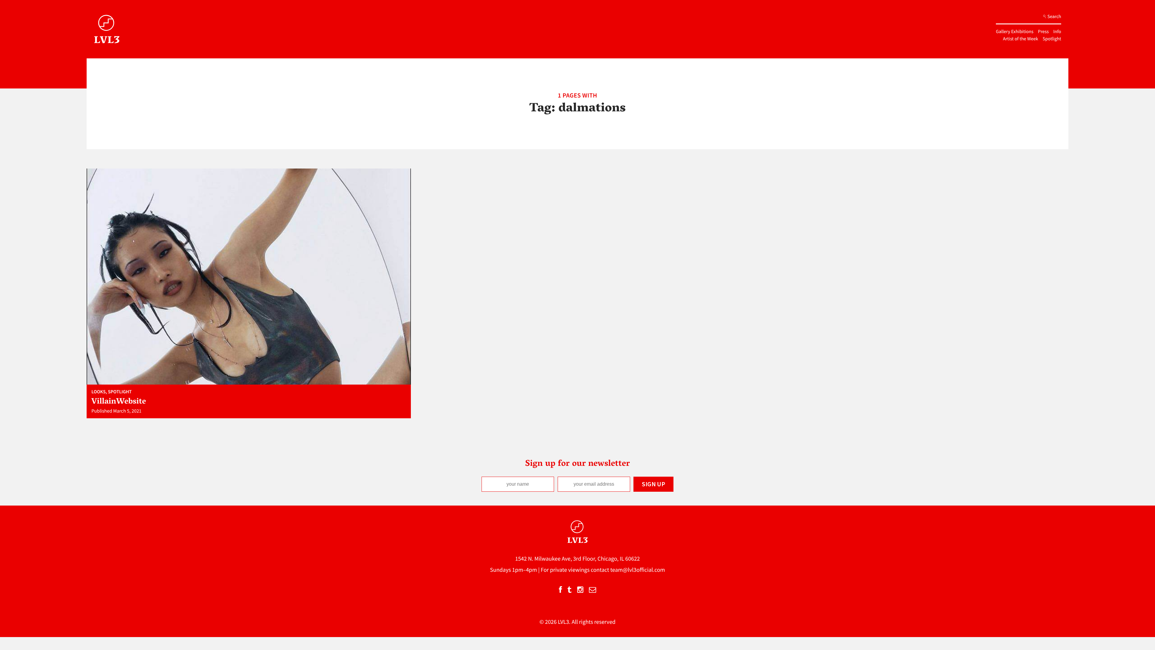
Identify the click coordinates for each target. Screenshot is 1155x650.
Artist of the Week (1020, 39)
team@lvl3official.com (637, 570)
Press (1043, 32)
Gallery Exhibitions (1014, 32)
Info (1057, 32)
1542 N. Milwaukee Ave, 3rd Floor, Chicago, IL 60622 (577, 558)
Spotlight (1052, 39)
